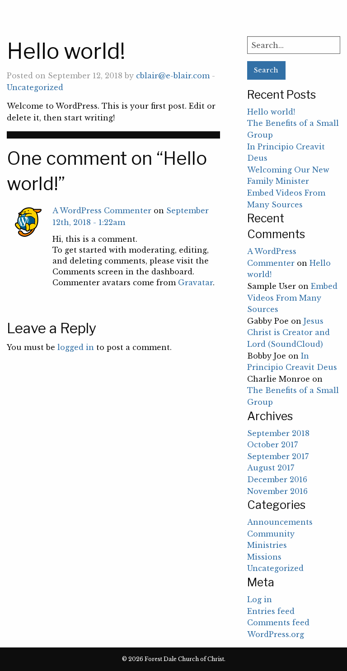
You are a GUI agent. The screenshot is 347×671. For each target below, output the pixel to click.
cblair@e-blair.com (173, 75)
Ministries (267, 545)
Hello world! (271, 111)
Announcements (280, 522)
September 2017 (278, 456)
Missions (264, 556)
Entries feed (271, 611)
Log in (259, 599)
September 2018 (278, 433)
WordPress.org (275, 634)
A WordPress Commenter (101, 210)
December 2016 (277, 479)
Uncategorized (35, 87)
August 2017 (270, 467)
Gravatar (195, 282)
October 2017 (272, 444)
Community (271, 533)
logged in (75, 347)
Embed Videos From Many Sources (292, 298)
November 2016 (277, 491)
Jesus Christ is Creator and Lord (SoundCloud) (288, 332)
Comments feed (278, 622)
